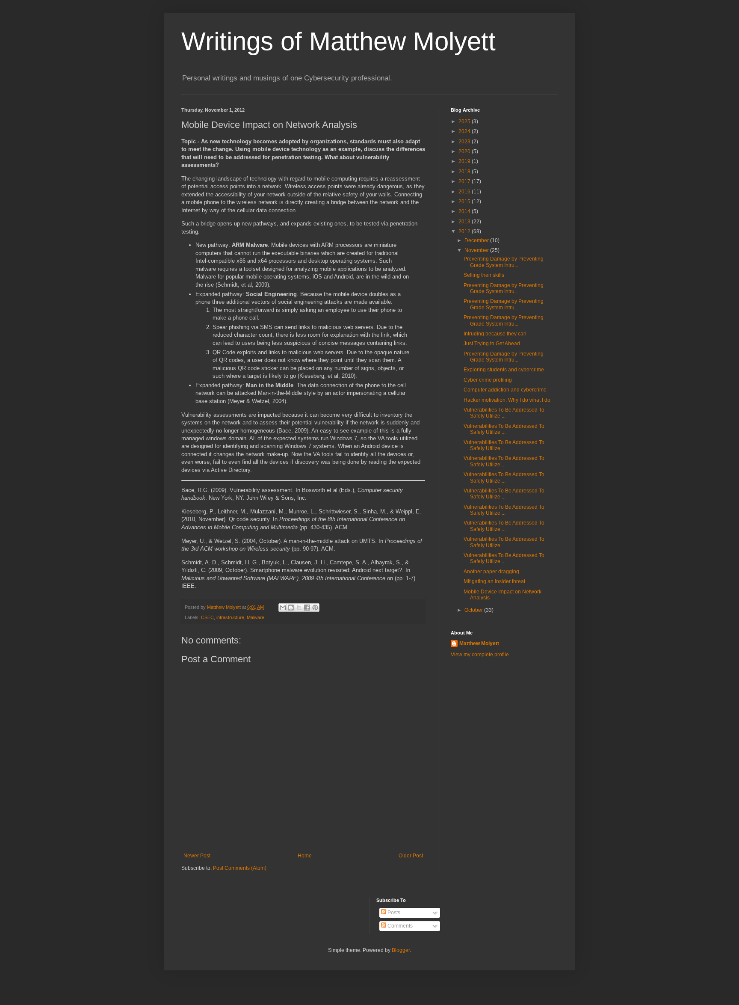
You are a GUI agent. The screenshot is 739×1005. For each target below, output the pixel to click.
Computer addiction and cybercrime (505, 390)
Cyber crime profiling (488, 380)
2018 (465, 172)
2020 (465, 151)
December (477, 240)
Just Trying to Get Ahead (492, 344)
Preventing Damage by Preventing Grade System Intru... (504, 262)
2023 (465, 142)
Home (305, 856)
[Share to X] (299, 607)
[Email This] (282, 607)
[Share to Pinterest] (315, 607)
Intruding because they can (495, 334)
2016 (465, 192)
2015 (465, 202)
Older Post (411, 856)
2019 (465, 161)
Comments (399, 926)
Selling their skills (484, 275)
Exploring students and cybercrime (504, 370)
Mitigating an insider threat (494, 581)
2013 (465, 222)
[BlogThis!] (291, 607)
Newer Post (196, 856)
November (477, 250)
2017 (465, 181)
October (474, 610)
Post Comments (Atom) (239, 868)
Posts (393, 913)
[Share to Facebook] (307, 607)
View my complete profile (480, 655)
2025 (465, 122)
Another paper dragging (491, 572)
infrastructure (230, 617)
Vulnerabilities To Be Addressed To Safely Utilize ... (504, 413)
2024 (465, 131)
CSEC (207, 617)
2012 (465, 231)
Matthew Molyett (479, 643)
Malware (255, 617)
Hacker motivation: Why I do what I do (507, 400)
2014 (465, 211)
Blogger (401, 950)
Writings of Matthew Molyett (338, 41)
